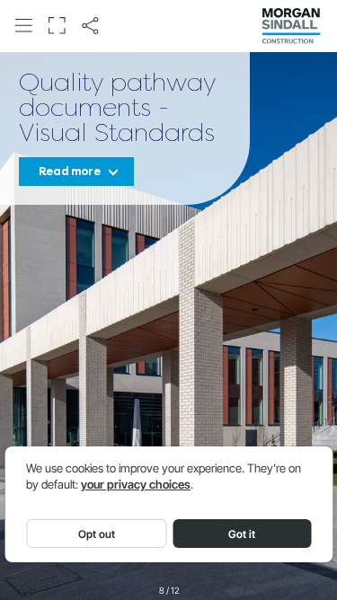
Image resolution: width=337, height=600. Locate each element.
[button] (23, 25)
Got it (241, 534)
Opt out (96, 534)
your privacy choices (136, 484)
